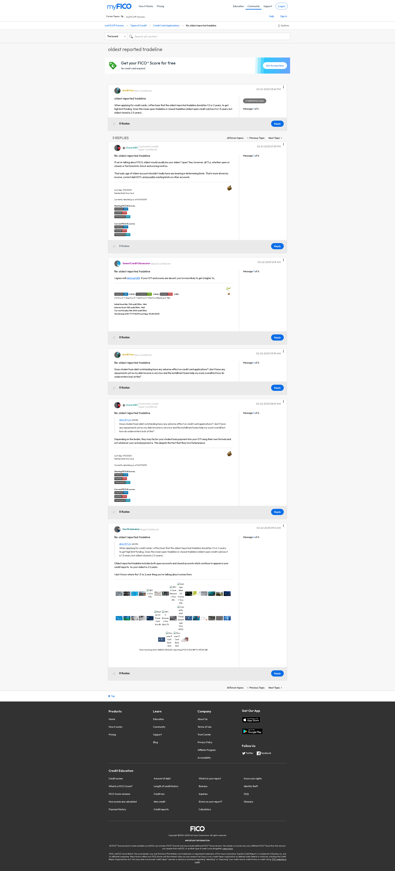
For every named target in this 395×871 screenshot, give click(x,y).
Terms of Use (205, 726)
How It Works (146, 6)
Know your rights (253, 778)
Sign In (283, 16)
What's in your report (210, 778)
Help (271, 16)
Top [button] (113, 696)
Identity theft (251, 786)
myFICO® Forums (135, 16)
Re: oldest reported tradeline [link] (201, 25)
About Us (203, 719)
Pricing (160, 6)
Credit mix (159, 793)
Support (267, 6)
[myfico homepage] (119, 6)
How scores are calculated (123, 801)
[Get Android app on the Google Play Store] (252, 731)
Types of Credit (138, 25)
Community (253, 6)
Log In (281, 6)
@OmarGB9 (133, 278)
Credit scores (116, 778)
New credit (159, 801)
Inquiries (203, 793)
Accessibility (204, 757)
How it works (115, 726)
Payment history (117, 809)
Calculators (205, 809)
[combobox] (208, 36)
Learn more (228, 848)
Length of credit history (166, 786)
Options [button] (285, 25)
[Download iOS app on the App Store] (251, 719)
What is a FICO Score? (121, 786)
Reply (277, 123)
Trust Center (204, 734)
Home (112, 719)
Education (238, 6)
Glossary (248, 801)
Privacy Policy (205, 742)
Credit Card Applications (166, 25)
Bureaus (203, 786)
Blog (155, 742)
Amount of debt (162, 778)
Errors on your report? (210, 801)
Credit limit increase (254, 101)
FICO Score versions (119, 793)
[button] (283, 86)
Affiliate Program (207, 749)
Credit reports (161, 809)
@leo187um (125, 419)
